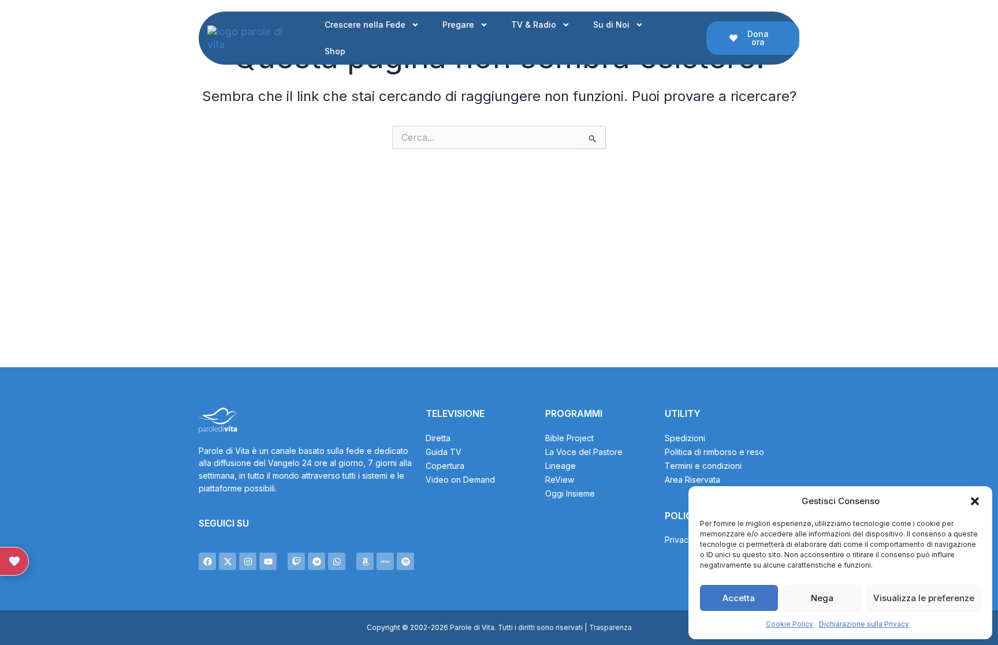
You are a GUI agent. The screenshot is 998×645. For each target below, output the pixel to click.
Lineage (560, 466)
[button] (975, 501)
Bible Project (569, 438)
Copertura (445, 466)
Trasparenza (610, 627)
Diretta (438, 438)
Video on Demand (460, 479)
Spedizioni (685, 438)
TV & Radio (533, 24)
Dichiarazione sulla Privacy (864, 624)
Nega (822, 597)
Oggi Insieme (570, 493)
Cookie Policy (789, 624)
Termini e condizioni (703, 466)
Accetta (739, 597)
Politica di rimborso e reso (714, 452)
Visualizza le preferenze (923, 597)
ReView (559, 479)
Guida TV (443, 452)
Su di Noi (611, 24)
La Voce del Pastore (584, 452)
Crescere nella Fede (365, 24)
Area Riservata (692, 479)
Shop (335, 51)
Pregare (458, 24)
